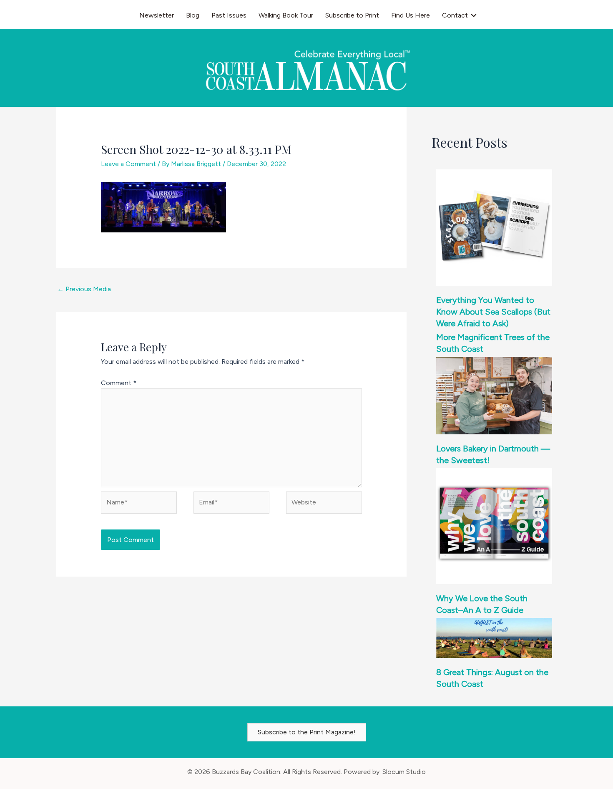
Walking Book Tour (286, 15)
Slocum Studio (404, 772)
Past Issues (228, 15)
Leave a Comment (128, 164)
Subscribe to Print (352, 15)
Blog (192, 15)
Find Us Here (410, 15)
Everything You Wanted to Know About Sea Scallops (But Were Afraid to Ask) (493, 311)
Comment (118, 383)
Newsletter (156, 15)
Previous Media (84, 289)
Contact (455, 15)
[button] (474, 15)
